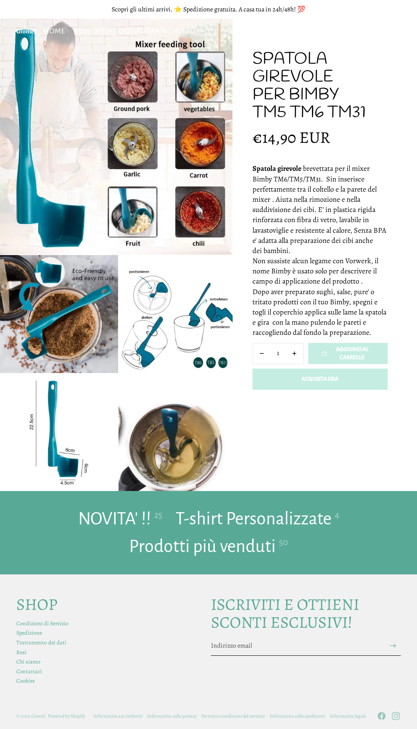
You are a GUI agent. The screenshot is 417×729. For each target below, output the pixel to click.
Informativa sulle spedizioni (297, 716)
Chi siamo (28, 662)
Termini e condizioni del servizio (233, 716)
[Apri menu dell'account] (374, 31)
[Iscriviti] (393, 645)
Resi (21, 652)
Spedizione (29, 633)
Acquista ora (319, 378)
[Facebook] (381, 716)
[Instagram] (396, 716)
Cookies (25, 681)
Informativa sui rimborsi (118, 716)
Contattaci (29, 671)
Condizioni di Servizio (42, 623)
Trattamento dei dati (41, 642)
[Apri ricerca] (357, 31)
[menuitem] (185, 31)
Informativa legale (347, 716)
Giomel (38, 716)
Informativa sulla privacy (172, 716)
